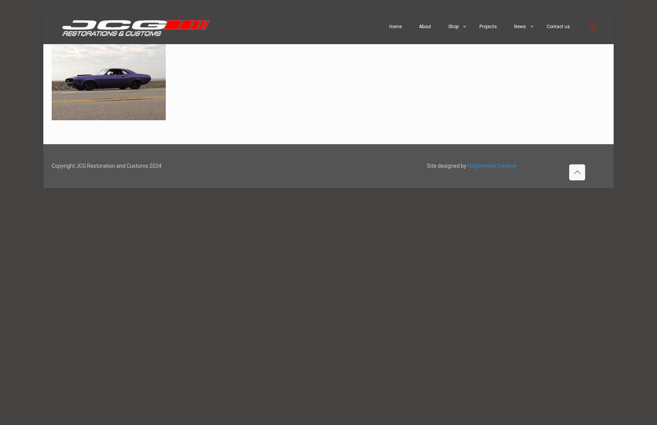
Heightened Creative (492, 166)
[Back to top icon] (577, 172)
